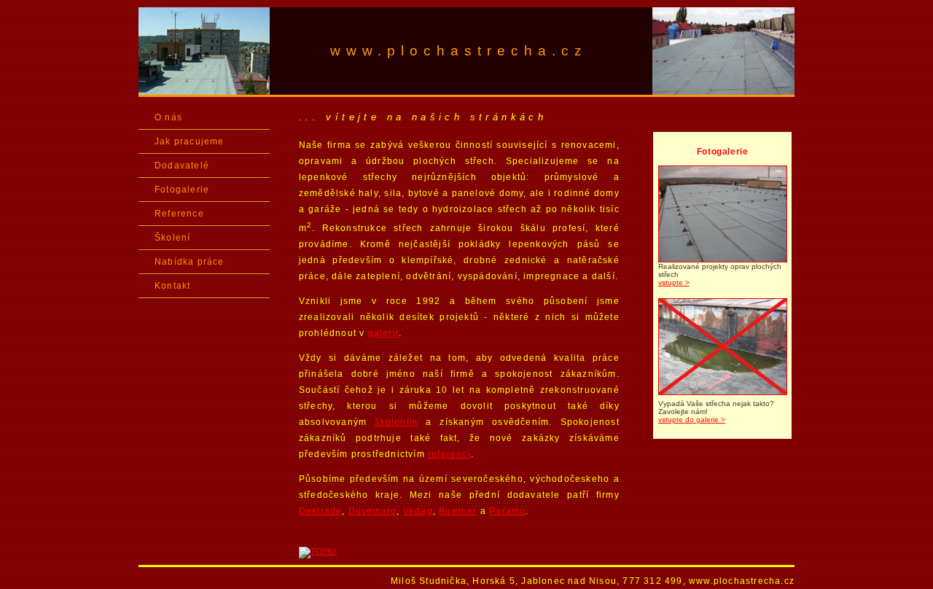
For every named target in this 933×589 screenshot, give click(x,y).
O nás (168, 117)
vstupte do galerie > (691, 420)
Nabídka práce (190, 262)
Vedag (418, 511)
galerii (383, 333)
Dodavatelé (182, 165)
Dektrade (321, 511)
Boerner (458, 511)
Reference (179, 213)
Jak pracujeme (190, 141)
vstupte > (674, 282)
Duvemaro (372, 511)
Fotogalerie (182, 189)
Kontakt (172, 286)
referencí (449, 454)
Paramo (507, 511)
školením (396, 422)
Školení (172, 238)
